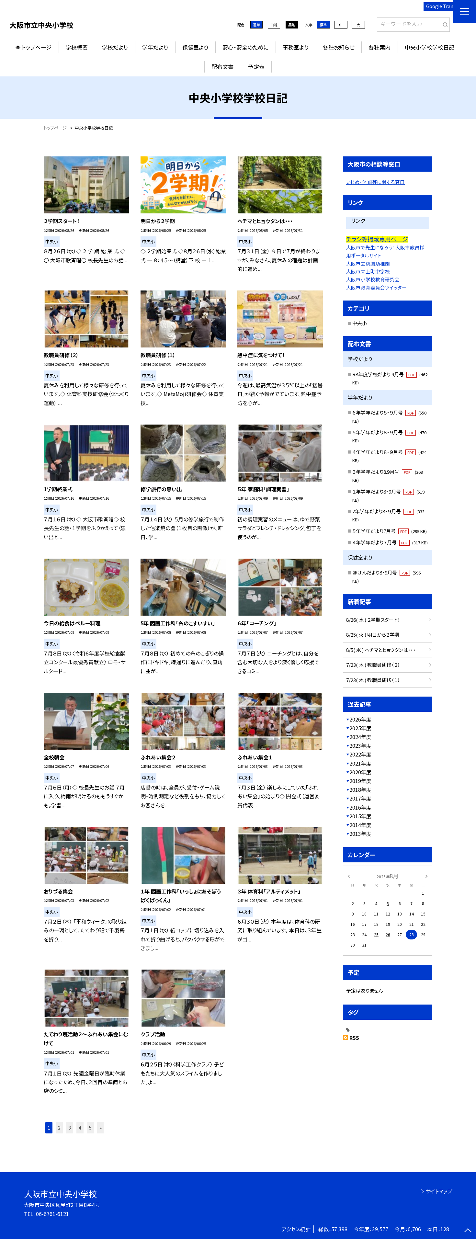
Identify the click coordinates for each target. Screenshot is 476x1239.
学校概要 (77, 47)
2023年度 (360, 745)
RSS (354, 1037)
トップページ (36, 47)
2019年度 (360, 781)
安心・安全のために (245, 47)
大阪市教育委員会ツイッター (376, 287)
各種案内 (379, 47)
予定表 (256, 67)
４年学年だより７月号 (390, 542)
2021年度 (360, 763)
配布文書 (222, 67)
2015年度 (360, 816)
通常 (256, 24)
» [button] (100, 1127)
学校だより (115, 47)
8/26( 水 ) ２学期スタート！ (373, 619)
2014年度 (360, 825)
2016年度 (360, 807)
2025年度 (360, 728)
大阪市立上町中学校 (368, 271)
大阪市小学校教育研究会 (373, 279)
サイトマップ (438, 1191)
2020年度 (360, 772)
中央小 (359, 323)
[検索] (444, 23)
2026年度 (360, 719)
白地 (274, 24)
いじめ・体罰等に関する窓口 (375, 181)
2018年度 (360, 789)
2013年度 (360, 833)
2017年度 (360, 798)
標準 (323, 24)
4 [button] (80, 1127)
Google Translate (445, 6)
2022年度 (360, 754)
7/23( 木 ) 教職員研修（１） (373, 679)
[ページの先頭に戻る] (468, 1231)
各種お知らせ (338, 47)
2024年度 (360, 737)
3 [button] (69, 1127)
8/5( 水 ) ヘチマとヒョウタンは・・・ (381, 649)
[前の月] (349, 875)
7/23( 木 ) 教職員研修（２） (373, 664)
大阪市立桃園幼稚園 (368, 263)
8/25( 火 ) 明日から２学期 (372, 634)
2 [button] (59, 1127)
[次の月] (426, 875)
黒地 (291, 24)
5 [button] (90, 1127)
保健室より (195, 47)
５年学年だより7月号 (389, 531)
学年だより (155, 47)
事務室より (296, 47)
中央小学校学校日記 (429, 47)
